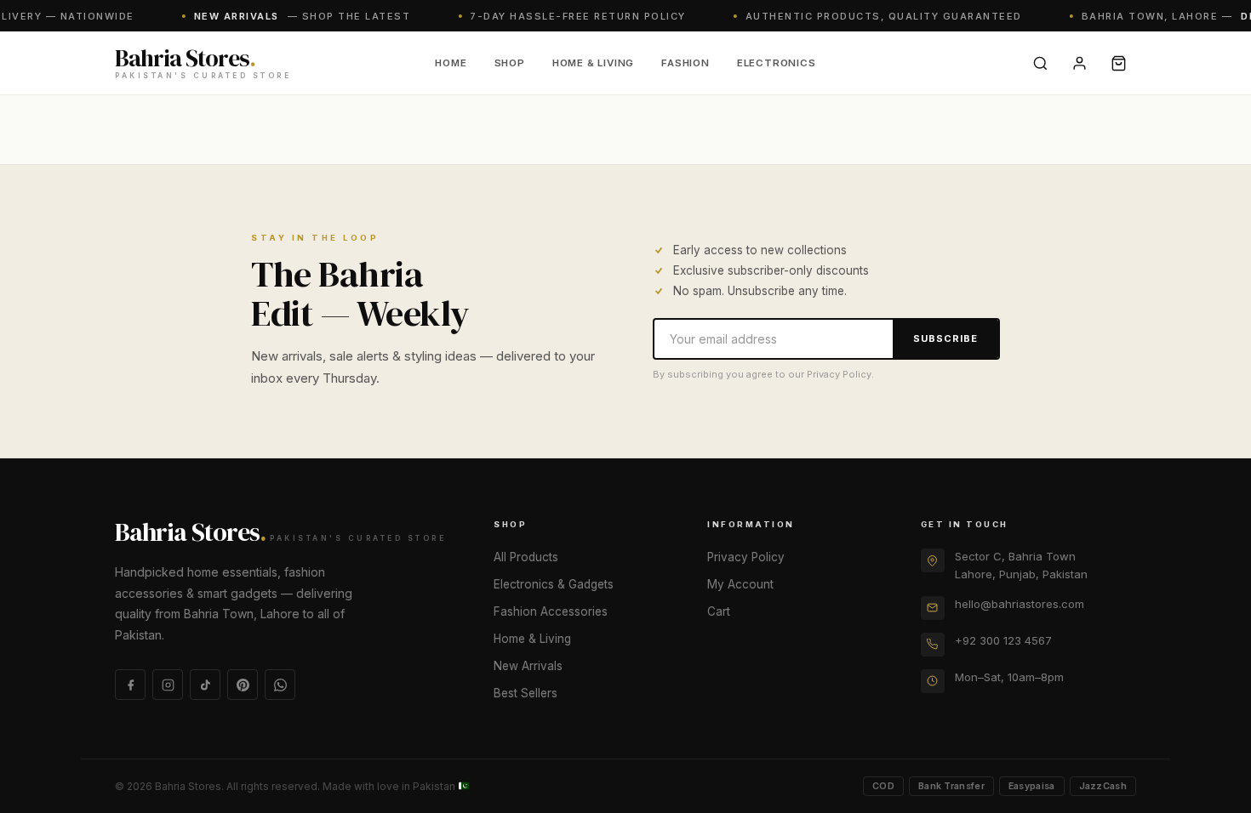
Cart (718, 611)
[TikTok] (205, 684)
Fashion (685, 63)
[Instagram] (167, 684)
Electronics (776, 63)
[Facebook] (130, 684)
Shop (509, 63)
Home (450, 63)
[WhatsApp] (280, 684)
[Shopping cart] (1118, 63)
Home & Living (593, 63)
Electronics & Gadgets (554, 584)
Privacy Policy (746, 557)
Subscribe (945, 338)
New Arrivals (528, 666)
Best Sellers (525, 693)
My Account (740, 584)
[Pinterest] (242, 684)
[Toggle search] (1040, 63)
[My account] (1079, 63)
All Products (526, 557)
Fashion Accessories (551, 611)
